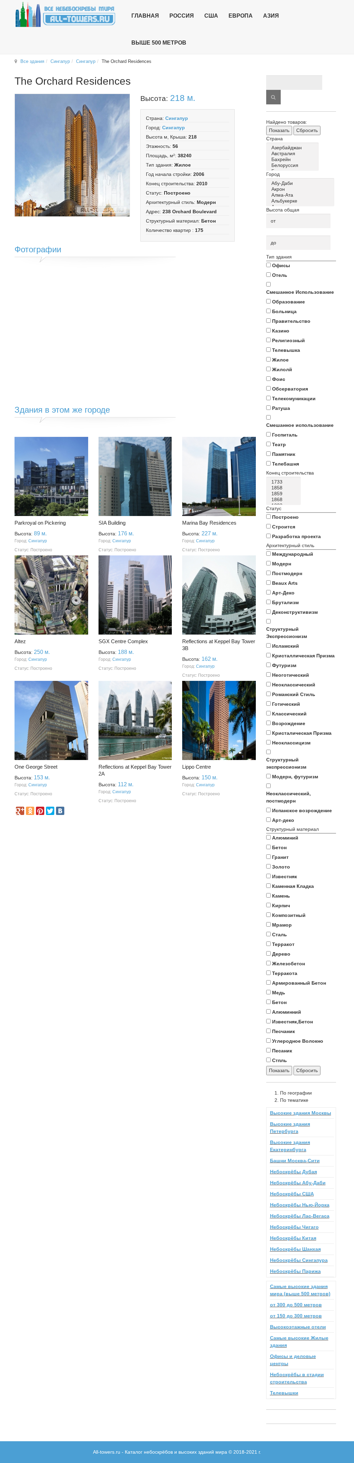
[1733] (285, 482)
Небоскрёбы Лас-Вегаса (299, 1216)
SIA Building (112, 523)
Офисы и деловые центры (293, 1359)
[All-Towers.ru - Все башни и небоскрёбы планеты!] (65, 14)
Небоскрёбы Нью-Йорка (299, 1205)
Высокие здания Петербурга (290, 1127)
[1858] (285, 488)
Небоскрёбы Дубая (293, 1171)
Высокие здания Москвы (300, 1113)
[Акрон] (301, 189)
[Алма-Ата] (301, 195)
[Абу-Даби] (301, 183)
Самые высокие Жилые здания (299, 1341)
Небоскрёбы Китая (293, 1238)
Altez (20, 641)
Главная (145, 16)
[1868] (285, 500)
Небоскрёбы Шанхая (295, 1249)
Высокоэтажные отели (298, 1327)
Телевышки (284, 1393)
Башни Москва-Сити (295, 1160)
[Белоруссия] (294, 165)
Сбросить (307, 130)
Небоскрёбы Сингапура (299, 1260)
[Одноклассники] (30, 811)
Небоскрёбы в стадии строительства (297, 1378)
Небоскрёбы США (292, 1194)
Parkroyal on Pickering (40, 523)
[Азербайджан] (294, 148)
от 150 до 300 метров (296, 1316)
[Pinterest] (40, 811)
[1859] (285, 494)
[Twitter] (50, 811)
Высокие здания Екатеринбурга (290, 1146)
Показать (279, 130)
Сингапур (60, 61)
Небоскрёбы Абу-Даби (298, 1182)
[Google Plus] (20, 811)
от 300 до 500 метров (296, 1304)
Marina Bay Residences (209, 523)
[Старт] (273, 97)
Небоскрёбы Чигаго (294, 1227)
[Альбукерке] (301, 201)
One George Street (36, 767)
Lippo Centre (196, 767)
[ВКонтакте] (60, 811)
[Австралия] (294, 154)
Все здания (32, 61)
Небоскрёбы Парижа (295, 1271)
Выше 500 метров (158, 43)
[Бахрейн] (294, 159)
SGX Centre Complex (123, 641)
